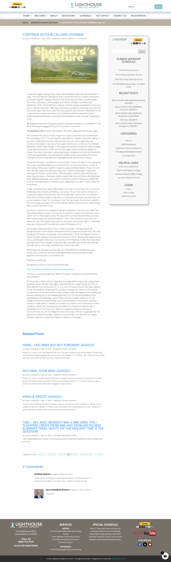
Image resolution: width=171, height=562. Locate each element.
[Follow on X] (145, 544)
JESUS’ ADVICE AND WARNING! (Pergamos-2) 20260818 (129, 114)
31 (64, 454)
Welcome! (39, 16)
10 (50, 454)
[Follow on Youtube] (150, 544)
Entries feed (128, 192)
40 (83, 454)
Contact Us (119, 16)
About (53, 16)
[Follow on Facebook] (140, 544)
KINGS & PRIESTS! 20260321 (42, 396)
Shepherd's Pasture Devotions (63, 38)
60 (90, 454)
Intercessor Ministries (128, 166)
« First (39, 454)
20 (54, 454)
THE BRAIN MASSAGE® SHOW (64, 435)
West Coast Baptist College (128, 170)
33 (72, 454)
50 (86, 454)
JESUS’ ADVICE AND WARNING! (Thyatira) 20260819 (129, 108)
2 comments (82, 38)
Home (26, 16)
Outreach (85, 16)
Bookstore (68, 16)
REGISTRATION (138, 16)
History (128, 140)
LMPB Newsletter (128, 144)
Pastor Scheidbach (32, 38)
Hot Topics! (102, 16)
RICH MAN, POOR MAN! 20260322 (46, 371)
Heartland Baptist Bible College (128, 174)
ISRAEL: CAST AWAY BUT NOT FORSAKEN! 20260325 (58, 345)
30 (61, 454)
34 (76, 454)
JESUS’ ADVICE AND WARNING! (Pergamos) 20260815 (129, 124)
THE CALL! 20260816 (128, 120)
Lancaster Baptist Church (129, 177)
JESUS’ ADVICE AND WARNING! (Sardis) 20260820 (128, 101)
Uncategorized (128, 155)
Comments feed (129, 196)
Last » (101, 454)
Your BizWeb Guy (118, 559)
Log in (128, 189)
